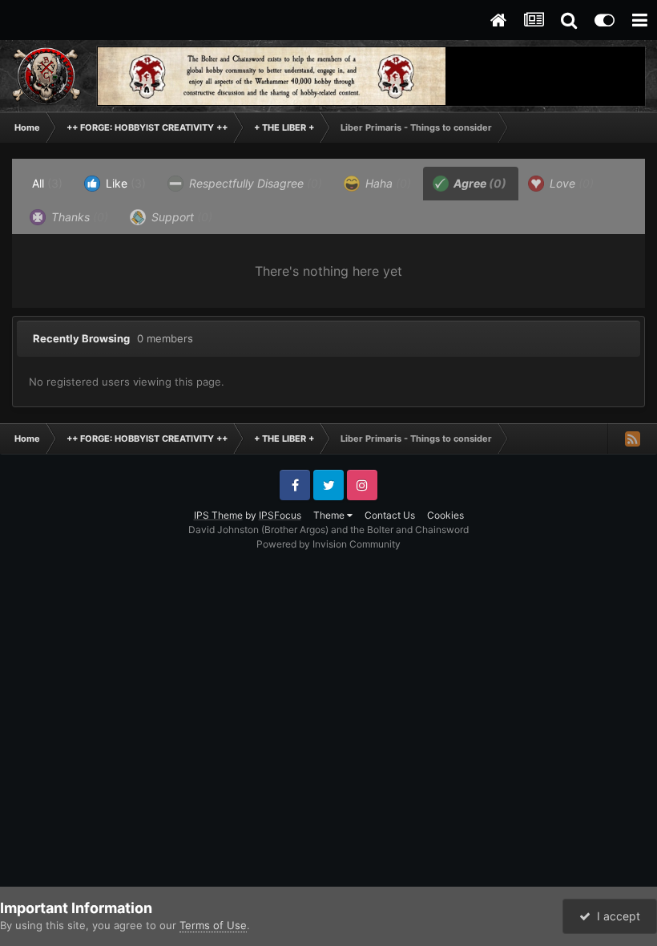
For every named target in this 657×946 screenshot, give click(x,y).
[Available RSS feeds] (632, 438)
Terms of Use (213, 925)
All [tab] (47, 183)
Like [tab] (124, 183)
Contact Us (390, 515)
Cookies (445, 515)
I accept (615, 916)
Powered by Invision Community (328, 544)
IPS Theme (218, 515)
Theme (330, 515)
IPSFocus (280, 515)
